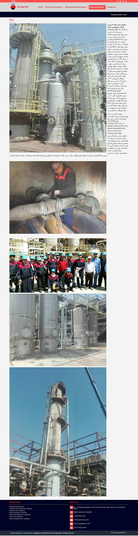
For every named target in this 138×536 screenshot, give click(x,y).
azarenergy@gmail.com (82, 524)
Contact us (111, 7)
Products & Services (53, 7)
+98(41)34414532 (79, 516)
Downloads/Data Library (75, 7)
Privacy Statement (16, 533)
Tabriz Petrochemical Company (19, 515)
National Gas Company (17, 510)
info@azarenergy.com (81, 520)
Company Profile (96, 7)
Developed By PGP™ (120, 532)
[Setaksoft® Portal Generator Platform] (112, 532)
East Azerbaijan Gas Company (19, 519)
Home (40, 7)
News (125, 15)
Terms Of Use (28, 533)
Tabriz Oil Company (16, 517)
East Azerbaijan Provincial (18, 513)
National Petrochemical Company (20, 508)
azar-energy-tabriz (80, 527)
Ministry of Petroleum (16, 506)
